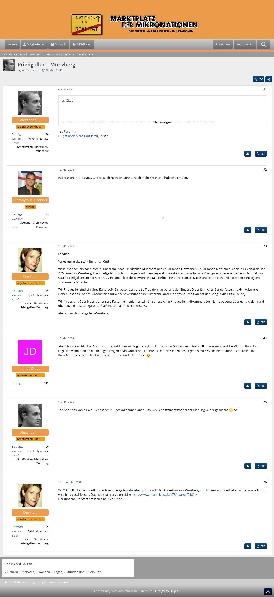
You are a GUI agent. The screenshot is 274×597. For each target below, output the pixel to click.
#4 (265, 338)
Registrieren (244, 44)
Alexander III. (31, 70)
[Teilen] (268, 79)
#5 (265, 402)
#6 (265, 482)
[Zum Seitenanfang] (268, 591)
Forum (68, 131)
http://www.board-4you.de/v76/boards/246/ (163, 495)
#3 (265, 246)
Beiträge (17, 134)
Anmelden (222, 44)
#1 (265, 89)
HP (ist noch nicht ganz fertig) (78, 136)
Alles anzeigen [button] (162, 122)
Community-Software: (124, 591)
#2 (265, 169)
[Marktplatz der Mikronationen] (137, 24)
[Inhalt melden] (247, 154)
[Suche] (263, 44)
